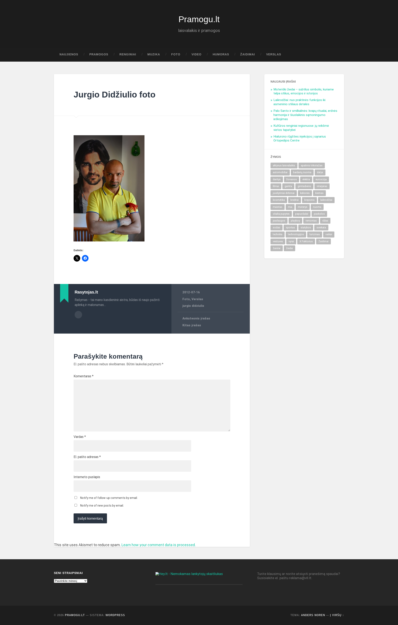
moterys (302, 207)
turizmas (314, 234)
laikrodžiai (326, 200)
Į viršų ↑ (337, 615)
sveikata (321, 227)
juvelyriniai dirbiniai (284, 193)
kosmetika (279, 200)
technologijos (296, 234)
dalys (320, 172)
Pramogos (98, 54)
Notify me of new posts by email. (102, 505)
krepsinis (309, 200)
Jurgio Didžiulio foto (114, 94)
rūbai (325, 220)
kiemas (319, 193)
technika (277, 234)
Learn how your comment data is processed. (158, 545)
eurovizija (321, 179)
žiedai (289, 248)
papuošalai (301, 213)
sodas (276, 227)
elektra (306, 179)
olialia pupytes (281, 213)
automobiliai (280, 172)
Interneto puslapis (87, 477)
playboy (295, 220)
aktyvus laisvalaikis (284, 165)
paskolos (319, 213)
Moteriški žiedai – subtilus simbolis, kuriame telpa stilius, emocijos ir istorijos (303, 91)
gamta (288, 186)
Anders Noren (313, 615)
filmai (276, 186)
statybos (306, 227)
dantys (277, 179)
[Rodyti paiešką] (337, 55)
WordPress (115, 615)
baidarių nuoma (302, 172)
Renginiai (127, 54)
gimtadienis (304, 186)
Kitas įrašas (191, 325)
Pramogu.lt (199, 19)
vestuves (278, 241)
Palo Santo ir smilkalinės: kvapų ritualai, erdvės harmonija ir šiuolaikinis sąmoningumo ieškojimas (305, 115)
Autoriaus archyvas (78, 314)
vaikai (328, 234)
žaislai (276, 248)
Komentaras (83, 376)
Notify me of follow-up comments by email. (109, 498)
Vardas (80, 437)
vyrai (291, 241)
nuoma (317, 207)
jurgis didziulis (193, 306)
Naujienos (68, 54)
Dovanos (291, 179)
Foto (175, 54)
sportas (290, 227)
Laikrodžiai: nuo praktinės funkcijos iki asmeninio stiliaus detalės (299, 102)
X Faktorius (306, 241)
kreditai (294, 200)
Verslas (273, 54)
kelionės (305, 193)
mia (290, 207)
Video (196, 54)
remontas (311, 220)
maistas (277, 207)
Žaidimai (247, 54)
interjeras (322, 186)
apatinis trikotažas (312, 165)
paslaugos (279, 220)
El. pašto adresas (87, 457)
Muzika (153, 54)
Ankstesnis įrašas (196, 318)
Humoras (221, 54)
